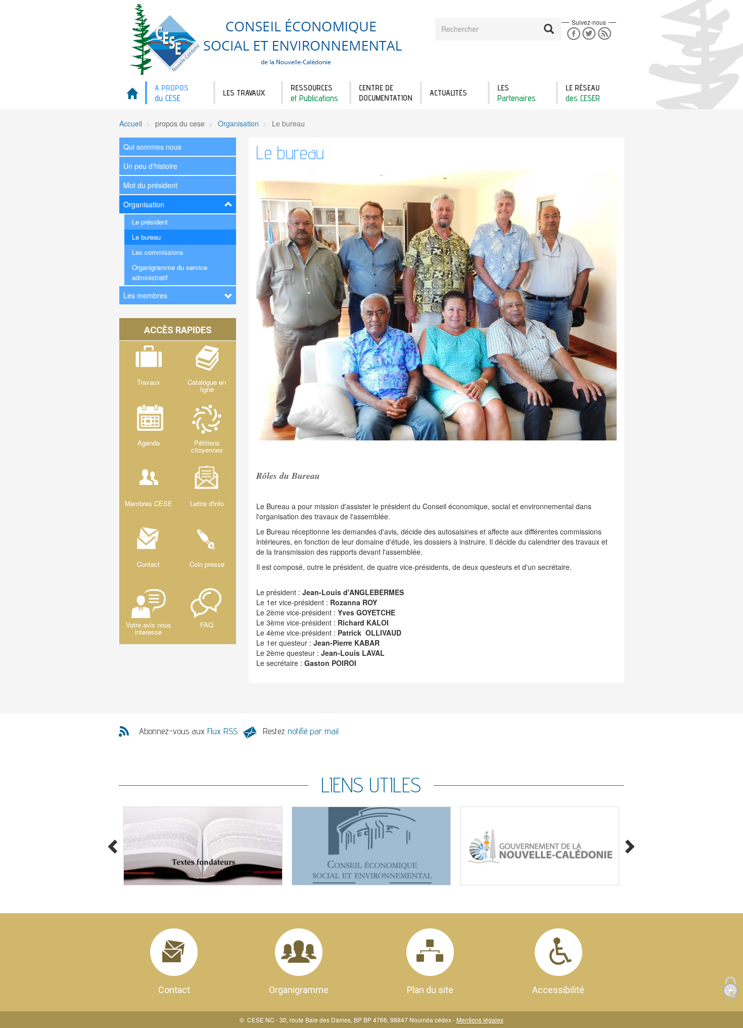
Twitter (589, 33)
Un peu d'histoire (150, 166)
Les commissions (157, 252)
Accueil (130, 123)
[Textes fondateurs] (203, 846)
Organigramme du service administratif (169, 272)
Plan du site (430, 990)
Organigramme (299, 990)
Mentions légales (479, 1019)
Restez (301, 731)
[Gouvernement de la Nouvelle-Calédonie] (539, 846)
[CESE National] (371, 846)
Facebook (573, 33)
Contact (174, 990)
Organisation (238, 123)
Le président (150, 222)
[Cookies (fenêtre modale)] (730, 988)
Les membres (145, 295)
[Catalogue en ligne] (207, 371)
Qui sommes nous (152, 147)
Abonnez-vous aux (188, 731)
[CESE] (267, 39)
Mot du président (150, 185)
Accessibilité (558, 990)
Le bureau (146, 237)
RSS (605, 33)
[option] (203, 846)
